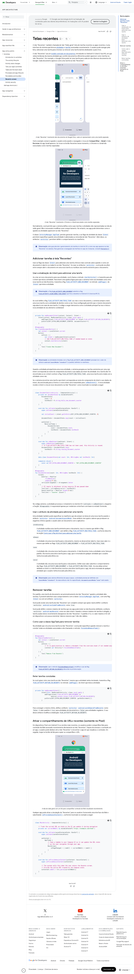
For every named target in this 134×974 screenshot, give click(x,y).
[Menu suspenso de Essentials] (30, 2)
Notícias (31, 946)
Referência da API (104, 940)
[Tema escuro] (108, 313)
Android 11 (84, 951)
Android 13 (84, 944)
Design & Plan (39, 2)
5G (47, 948)
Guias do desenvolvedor (106, 937)
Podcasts (31, 953)
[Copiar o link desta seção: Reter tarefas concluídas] (57, 676)
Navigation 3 (105, 249)
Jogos (48, 932)
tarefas (68, 47)
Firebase (71, 961)
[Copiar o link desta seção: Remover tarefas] (54, 590)
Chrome (62, 961)
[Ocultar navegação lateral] (24, 970)
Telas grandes (68, 934)
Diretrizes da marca (51, 969)
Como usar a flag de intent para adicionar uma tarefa (62, 533)
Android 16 (84, 935)
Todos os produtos (103, 961)
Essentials (24, 2)
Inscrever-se (108, 969)
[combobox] (77, 2)
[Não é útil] (110, 31)
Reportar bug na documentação (121, 937)
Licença (40, 969)
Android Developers (38, 31)
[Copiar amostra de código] (110, 313)
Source (31, 943)
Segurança (32, 940)
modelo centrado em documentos (63, 54)
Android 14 (84, 941)
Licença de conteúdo (88, 894)
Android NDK (103, 946)
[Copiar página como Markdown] (66, 39)
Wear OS (66, 937)
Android (31, 934)
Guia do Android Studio (106, 934)
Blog (30, 950)
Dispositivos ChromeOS (71, 940)
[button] (11, 29)
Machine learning (51, 935)
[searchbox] (13, 16)
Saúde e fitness (51, 938)
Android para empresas (36, 937)
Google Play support (122, 941)
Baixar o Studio (103, 943)
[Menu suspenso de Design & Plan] (47, 2)
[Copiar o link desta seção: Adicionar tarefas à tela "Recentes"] (74, 259)
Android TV (67, 946)
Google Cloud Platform (85, 961)
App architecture (10, 10)
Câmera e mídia (51, 941)
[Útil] (107, 31)
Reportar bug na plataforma (121, 933)
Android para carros (70, 943)
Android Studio (115, 2)
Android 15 (84, 938)
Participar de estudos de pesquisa (123, 945)
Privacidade (50, 944)
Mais (53, 2)
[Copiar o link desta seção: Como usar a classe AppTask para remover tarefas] (81, 622)
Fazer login (128, 2)
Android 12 (84, 948)
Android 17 (84, 932)
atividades (60, 47)
